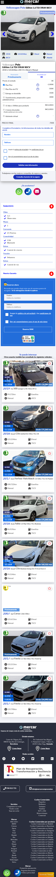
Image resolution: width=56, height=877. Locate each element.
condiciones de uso (37, 149)
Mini (14, 842)
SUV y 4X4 (42, 811)
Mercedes (14, 839)
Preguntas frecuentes (28, 870)
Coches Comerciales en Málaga (42, 837)
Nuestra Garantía (9, 273)
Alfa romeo (14, 822)
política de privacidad (21, 149)
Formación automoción (28, 868)
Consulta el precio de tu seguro (28, 177)
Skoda (14, 855)
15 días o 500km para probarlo (17, 106)
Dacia (14, 828)
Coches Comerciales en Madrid (42, 824)
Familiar (42, 809)
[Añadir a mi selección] (49, 363)
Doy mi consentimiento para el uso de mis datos (23, 156)
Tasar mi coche (14, 811)
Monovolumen (42, 813)
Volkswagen (14, 860)
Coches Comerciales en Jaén (42, 851)
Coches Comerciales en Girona (42, 828)
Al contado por (41, 76)
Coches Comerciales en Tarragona (42, 831)
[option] (28, 30)
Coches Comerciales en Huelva (42, 846)
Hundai (14, 835)
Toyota (14, 857)
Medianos (42, 804)
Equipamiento (8, 206)
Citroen (14, 826)
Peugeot (14, 849)
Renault (14, 851)
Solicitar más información (28, 165)
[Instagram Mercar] (3, 759)
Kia (14, 837)
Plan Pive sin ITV (11, 89)
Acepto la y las (25, 149)
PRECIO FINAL (7, 123)
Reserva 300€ (28, 329)
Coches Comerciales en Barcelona (42, 826)
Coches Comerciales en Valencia (42, 857)
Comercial (42, 815)
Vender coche (14, 809)
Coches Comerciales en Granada (42, 842)
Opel (14, 846)
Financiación (14, 76)
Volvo (14, 862)
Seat (14, 853)
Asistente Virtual (46, 875)
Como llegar (16, 748)
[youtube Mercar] (23, 759)
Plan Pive (8, 85)
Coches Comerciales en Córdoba (42, 839)
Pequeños (42, 802)
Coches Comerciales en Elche (42, 860)
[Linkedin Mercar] (42, 759)
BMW (14, 824)
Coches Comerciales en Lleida (42, 833)
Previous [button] (4, 34)
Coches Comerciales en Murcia (42, 853)
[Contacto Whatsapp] (6, 872)
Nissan (14, 844)
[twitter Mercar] (32, 759)
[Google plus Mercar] (52, 759)
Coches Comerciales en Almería (42, 844)
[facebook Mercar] (13, 759)
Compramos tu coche (14, 806)
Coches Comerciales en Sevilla (42, 835)
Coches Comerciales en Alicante (42, 855)
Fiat (14, 831)
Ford (14, 833)
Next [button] (52, 34)
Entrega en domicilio (13, 93)
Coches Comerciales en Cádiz (42, 849)
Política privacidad (28, 873)
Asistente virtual (11, 116)
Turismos (42, 806)
